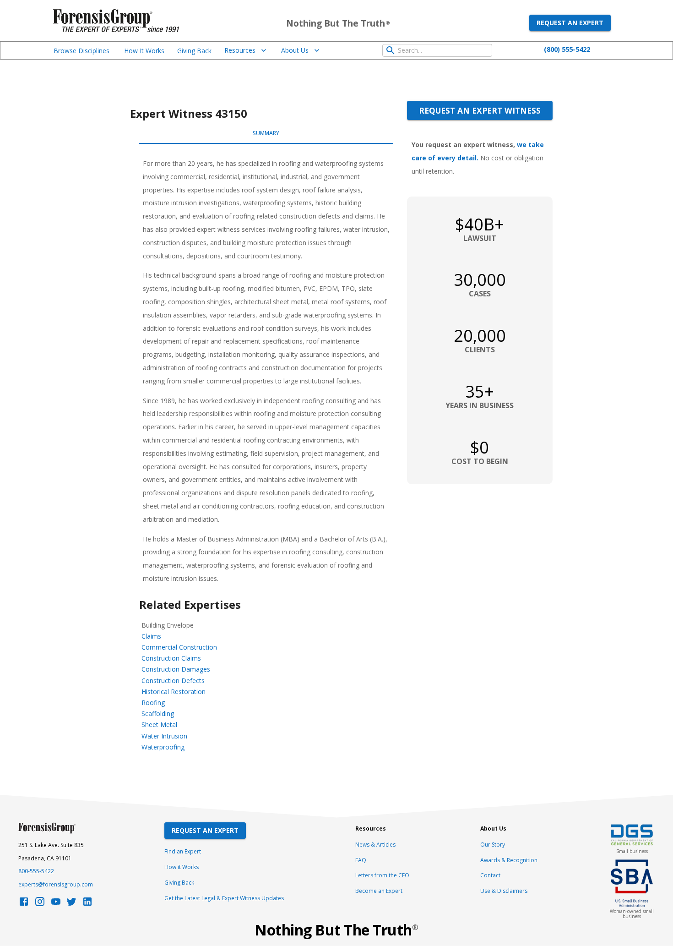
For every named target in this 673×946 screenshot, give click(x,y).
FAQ (360, 860)
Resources (239, 50)
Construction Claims (171, 658)
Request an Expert (570, 22)
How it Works (181, 867)
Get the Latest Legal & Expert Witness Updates (224, 898)
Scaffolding (157, 713)
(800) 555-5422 (567, 49)
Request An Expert (205, 830)
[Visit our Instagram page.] (39, 904)
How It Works (144, 50)
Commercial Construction (179, 647)
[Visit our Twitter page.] (71, 904)
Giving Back (194, 50)
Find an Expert (182, 851)
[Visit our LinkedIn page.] (87, 904)
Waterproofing (163, 747)
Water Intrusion (164, 736)
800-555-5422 (36, 871)
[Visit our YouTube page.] (55, 904)
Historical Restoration (173, 691)
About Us (295, 50)
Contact (490, 875)
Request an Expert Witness (480, 110)
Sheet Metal (159, 724)
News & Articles (375, 844)
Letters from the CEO (382, 875)
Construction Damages (175, 669)
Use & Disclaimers (503, 891)
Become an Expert (378, 891)
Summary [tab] (266, 133)
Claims (151, 636)
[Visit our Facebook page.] (23, 904)
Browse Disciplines (81, 50)
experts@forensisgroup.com (55, 884)
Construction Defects (173, 680)
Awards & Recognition (508, 860)
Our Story (492, 844)
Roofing (153, 702)
